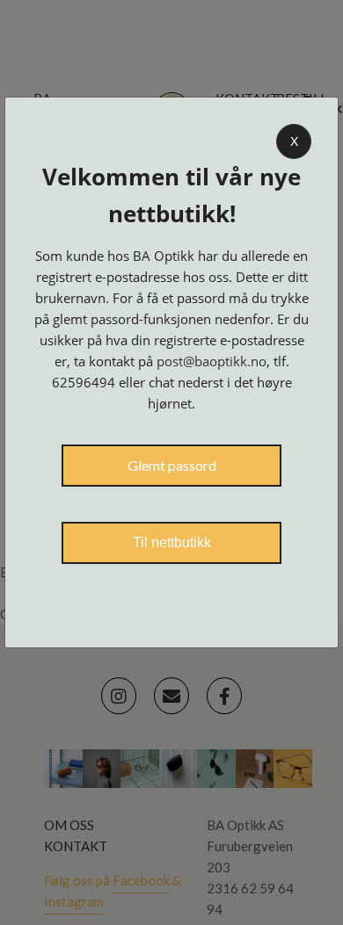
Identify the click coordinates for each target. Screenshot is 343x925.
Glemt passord (172, 465)
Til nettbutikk (172, 542)
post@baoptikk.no (211, 361)
